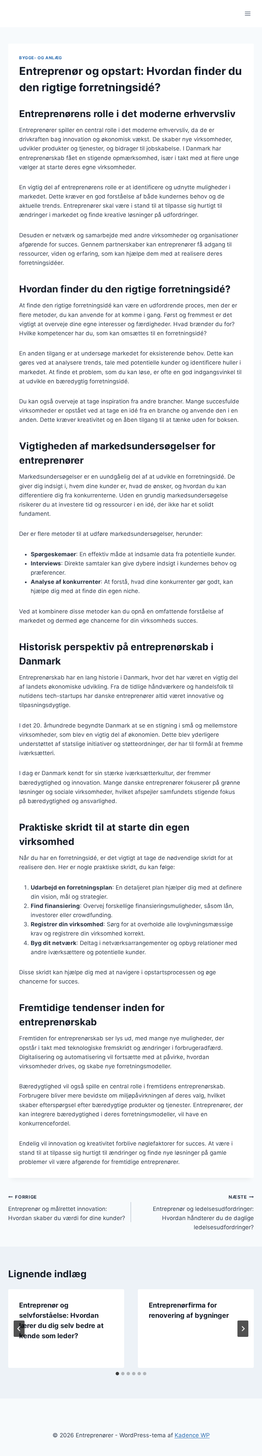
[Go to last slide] (19, 1329)
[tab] (117, 1373)
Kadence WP (192, 1435)
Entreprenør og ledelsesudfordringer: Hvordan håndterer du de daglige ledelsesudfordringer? (203, 1212)
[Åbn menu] (247, 13)
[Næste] (242, 1329)
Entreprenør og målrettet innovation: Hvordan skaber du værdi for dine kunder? (66, 1207)
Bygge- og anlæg (40, 57)
